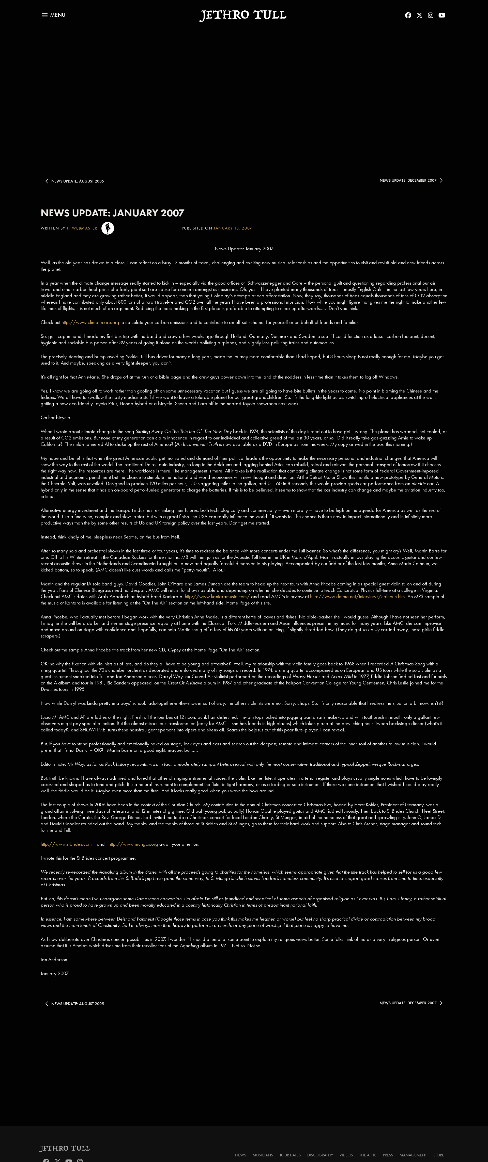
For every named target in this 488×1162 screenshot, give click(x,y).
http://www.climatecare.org (90, 322)
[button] (54, 15)
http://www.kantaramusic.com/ (217, 596)
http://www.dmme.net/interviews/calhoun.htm (357, 596)
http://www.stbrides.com (66, 844)
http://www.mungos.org (133, 844)
